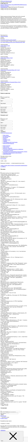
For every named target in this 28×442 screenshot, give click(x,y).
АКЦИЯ (5, 141)
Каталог (2, 4)
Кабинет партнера (5, 5)
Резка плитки (6, 146)
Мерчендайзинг (7, 4)
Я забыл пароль (4, 418)
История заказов (6, 136)
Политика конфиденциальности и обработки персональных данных (13, 150)
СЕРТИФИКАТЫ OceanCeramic (10, 142)
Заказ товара (6, 135)
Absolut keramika (4, 36)
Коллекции (5, 137)
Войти (2, 414)
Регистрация (3, 158)
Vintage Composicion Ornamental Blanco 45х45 (11, 82)
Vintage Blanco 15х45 (5, 45)
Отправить (3, 131)
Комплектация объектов (8, 143)
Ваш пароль (3, 413)
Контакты (24, 4)
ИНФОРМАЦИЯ (18, 4)
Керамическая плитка (10, 42)
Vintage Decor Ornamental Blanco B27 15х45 (10, 70)
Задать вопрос (4, 112)
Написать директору (7, 148)
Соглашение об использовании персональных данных (15, 151)
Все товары (3, 42)
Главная (2, 7)
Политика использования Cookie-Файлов (12, 152)
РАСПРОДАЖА (6, 139)
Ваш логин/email (4, 411)
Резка (12, 4)
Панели (5, 138)
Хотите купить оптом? (11, 39)
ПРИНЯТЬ (3, 430)
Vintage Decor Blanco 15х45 (7, 57)
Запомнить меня (5, 417)
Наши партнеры (6, 145)
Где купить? (3, 39)
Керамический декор (20, 42)
